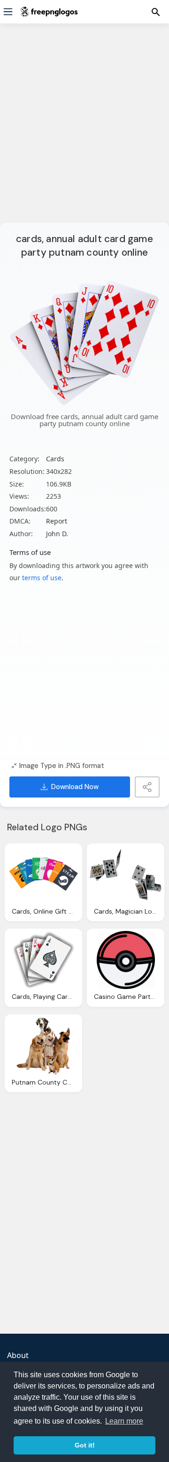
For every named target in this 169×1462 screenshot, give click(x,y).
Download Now (75, 787)
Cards (55, 458)
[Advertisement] (84, 128)
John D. (57, 533)
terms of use (41, 577)
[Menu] (8, 11)
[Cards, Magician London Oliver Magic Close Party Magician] (125, 875)
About (18, 1355)
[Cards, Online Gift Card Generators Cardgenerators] (43, 875)
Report (56, 521)
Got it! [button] (85, 1445)
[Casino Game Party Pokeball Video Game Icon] (125, 960)
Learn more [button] (124, 1421)
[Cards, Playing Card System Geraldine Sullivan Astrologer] (43, 960)
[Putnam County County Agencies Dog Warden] (43, 1046)
